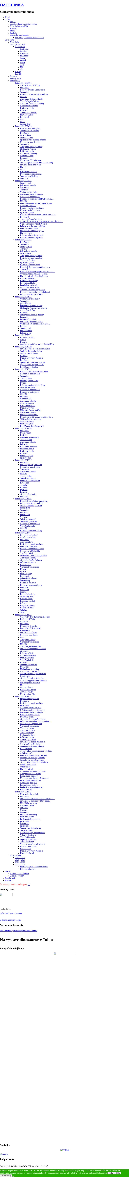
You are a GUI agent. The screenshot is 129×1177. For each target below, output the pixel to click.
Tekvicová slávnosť (28, 519)
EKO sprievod (26, 749)
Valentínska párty (27, 156)
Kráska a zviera (26, 599)
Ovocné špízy (25, 135)
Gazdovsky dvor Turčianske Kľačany (35, 617)
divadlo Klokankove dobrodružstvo (34, 762)
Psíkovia (23, 603)
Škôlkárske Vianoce (28, 149)
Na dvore (24, 621)
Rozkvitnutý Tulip (27, 619)
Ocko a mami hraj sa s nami (31, 505)
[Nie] (13, 1176)
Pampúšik (24, 317)
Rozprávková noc (27, 608)
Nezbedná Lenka (27, 805)
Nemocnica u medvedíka (30, 142)
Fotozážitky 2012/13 (23, 696)
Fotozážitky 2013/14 (23, 614)
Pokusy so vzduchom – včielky (32, 226)
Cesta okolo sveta (27, 403)
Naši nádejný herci (27, 735)
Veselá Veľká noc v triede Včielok (33, 224)
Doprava (23, 342)
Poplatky (13, 33)
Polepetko (24, 444)
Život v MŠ (9, 40)
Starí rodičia (25, 515)
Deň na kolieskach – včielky (31, 294)
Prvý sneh (24, 396)
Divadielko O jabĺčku (28, 626)
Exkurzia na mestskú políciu (31, 237)
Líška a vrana (25, 848)
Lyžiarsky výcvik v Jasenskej (31, 358)
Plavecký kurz (25, 233)
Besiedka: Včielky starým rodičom (34, 94)
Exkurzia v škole (27, 653)
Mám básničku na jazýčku (30, 410)
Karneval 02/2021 (27, 337)
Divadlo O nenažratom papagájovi (33, 501)
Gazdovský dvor (26, 596)
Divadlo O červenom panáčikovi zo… (35, 267)
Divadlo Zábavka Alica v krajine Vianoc (36, 203)
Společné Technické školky (31, 351)
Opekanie (24, 178)
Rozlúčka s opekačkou (29, 367)
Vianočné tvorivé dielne (29, 101)
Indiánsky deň (25, 333)
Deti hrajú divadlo (27, 717)
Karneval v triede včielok (30, 265)
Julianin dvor (25, 124)
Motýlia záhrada (26, 687)
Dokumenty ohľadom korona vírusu (29, 37)
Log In (12, 22)
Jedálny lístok (15, 78)
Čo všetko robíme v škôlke (30, 708)
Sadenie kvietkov (27, 421)
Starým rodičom (26, 830)
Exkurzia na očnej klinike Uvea (32, 385)
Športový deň (25, 183)
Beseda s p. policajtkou (29, 392)
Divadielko (24, 587)
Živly (22, 119)
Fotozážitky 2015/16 (23, 499)
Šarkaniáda (24, 92)
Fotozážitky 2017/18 (23, 428)
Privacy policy (6, 1176)
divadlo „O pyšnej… (28, 494)
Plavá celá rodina (27, 817)
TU (29, 885)
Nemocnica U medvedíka (30, 671)
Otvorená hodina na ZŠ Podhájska (33, 274)
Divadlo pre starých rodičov (31, 465)
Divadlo (23, 383)
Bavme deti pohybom (28, 446)
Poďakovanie (10, 878)
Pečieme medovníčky (28, 814)
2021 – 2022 (20, 862)
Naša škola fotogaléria (19, 26)
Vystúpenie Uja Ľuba (28, 192)
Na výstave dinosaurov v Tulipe (32, 771)
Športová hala (25, 458)
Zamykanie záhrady (28, 401)
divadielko (24, 651)
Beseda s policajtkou (28, 846)
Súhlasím (111, 1173)
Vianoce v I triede (27, 728)
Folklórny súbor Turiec (29, 381)
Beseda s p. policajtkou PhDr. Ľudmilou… (37, 199)
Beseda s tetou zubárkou (30, 714)
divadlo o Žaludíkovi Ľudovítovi (33, 649)
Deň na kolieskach (27, 594)
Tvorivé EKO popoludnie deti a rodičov (36, 751)
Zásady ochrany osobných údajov (23, 24)
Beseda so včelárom (28, 583)
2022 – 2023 (20, 864)
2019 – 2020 (20, 858)
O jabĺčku (24, 808)
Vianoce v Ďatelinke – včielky (32, 103)
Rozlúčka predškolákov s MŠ (32, 426)
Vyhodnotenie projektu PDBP (32, 365)
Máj (21, 67)
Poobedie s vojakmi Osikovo (31, 787)
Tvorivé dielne (26, 378)
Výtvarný (24, 517)
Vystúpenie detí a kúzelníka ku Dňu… (35, 324)
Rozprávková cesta (27, 605)
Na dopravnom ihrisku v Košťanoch (34, 778)
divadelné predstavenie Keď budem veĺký (36, 162)
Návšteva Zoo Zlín (27, 694)
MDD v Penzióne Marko (30, 287)
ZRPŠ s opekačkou (28, 537)
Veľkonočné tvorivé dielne (30, 419)
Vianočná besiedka (27, 526)
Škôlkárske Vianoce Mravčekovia (33, 308)
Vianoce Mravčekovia (29, 106)
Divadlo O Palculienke (29, 228)
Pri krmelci (24, 705)
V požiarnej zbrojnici (28, 783)
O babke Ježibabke (27, 387)
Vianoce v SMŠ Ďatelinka (30, 646)
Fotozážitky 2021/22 (23, 296)
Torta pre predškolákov (29, 176)
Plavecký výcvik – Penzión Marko (34, 276)
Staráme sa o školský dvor (30, 828)
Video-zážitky (15, 855)
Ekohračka (24, 589)
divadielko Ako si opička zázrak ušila (35, 349)
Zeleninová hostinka (28, 185)
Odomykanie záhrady (28, 578)
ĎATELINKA (12, 5)
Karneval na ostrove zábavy (31, 530)
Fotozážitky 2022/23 (23, 240)
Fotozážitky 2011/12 (23, 792)
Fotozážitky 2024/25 (23, 126)
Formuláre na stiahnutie (19, 35)
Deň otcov (24, 496)
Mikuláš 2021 (25, 303)
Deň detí (23, 326)
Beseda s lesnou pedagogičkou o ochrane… (37, 271)
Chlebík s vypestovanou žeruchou (33, 680)
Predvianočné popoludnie (30, 819)
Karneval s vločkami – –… (31, 210)
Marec (22, 62)
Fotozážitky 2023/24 (23, 181)
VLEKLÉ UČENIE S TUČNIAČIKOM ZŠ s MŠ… (41, 221)
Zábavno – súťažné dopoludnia (32, 290)
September (24, 49)
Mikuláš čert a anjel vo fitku (31, 724)
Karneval (23, 110)
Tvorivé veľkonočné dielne (31, 219)
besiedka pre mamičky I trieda (32, 760)
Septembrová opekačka (29, 699)
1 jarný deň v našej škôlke (30, 744)
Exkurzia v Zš (25, 565)
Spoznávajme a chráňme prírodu (33, 140)
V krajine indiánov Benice (30, 774)
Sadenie (23, 592)
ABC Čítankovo (26, 542)
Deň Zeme (24, 667)
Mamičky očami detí (28, 764)
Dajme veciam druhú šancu (31, 585)
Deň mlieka (24, 796)
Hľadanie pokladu (27, 283)
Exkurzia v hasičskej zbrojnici (32, 235)
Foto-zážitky (15, 81)
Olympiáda (24, 812)
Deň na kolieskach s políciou (31, 503)
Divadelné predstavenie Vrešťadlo (33, 755)
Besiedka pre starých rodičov (31, 258)
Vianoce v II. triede (27, 260)
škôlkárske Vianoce (28, 562)
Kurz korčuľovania (27, 405)
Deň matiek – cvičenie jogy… (32, 231)
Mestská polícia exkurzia (30, 683)
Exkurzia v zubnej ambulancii (32, 549)
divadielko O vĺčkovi (28, 633)
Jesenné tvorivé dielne (29, 353)
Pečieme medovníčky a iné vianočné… (35, 721)
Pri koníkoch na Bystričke (30, 780)
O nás (7, 19)
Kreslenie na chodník (28, 172)
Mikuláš (23, 97)
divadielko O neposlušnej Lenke (33, 719)
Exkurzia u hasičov (27, 278)
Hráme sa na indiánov (29, 776)
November (24, 53)
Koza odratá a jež (27, 853)
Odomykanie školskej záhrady (32, 315)
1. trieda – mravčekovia (19, 873)
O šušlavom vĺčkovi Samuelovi (32, 710)
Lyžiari (23, 571)
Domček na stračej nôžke (30, 480)
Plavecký (23, 167)
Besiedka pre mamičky (29, 281)
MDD (22, 122)
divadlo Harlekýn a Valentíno (31, 678)
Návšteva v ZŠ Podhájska (30, 160)
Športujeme (24, 826)
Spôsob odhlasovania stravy (11, 913)
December (24, 56)
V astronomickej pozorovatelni (32, 833)
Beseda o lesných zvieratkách (32, 208)
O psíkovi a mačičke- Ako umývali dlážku (37, 344)
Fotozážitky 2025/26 (23, 83)
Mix (21, 685)
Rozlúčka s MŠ (26, 789)
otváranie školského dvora (30, 165)
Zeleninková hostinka (28, 251)
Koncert (23, 492)
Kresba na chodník (27, 601)
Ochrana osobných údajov (10, 920)
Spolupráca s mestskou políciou (32, 362)
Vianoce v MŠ (26, 399)
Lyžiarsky (24, 490)
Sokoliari (23, 610)
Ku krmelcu (25, 630)
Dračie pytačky (26, 574)
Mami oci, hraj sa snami (29, 437)
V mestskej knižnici (28, 739)
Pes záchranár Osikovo (29, 785)
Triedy (7, 871)
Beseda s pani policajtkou (30, 128)
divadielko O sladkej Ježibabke (32, 742)
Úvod (7, 17)
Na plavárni (24, 676)
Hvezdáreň (24, 217)
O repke (23, 810)
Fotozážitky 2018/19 (23, 369)
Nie (118, 1173)
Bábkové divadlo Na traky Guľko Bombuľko (38, 215)
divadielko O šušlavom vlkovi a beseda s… (37, 798)
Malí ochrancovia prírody (30, 669)
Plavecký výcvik (26, 115)
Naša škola (14, 42)
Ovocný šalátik (26, 246)
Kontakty (8, 880)
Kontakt (13, 28)
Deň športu (24, 87)
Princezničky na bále (28, 319)
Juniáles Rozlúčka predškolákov (33, 674)
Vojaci (22, 612)
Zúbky (22, 637)
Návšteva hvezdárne (28, 655)
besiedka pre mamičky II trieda (32, 758)
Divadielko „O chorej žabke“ (31, 321)
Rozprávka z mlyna (28, 689)
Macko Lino (25, 508)
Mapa (12, 31)
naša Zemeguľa (26, 753)
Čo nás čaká (20, 47)
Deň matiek (24, 117)
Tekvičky (24, 190)
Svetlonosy (24, 469)
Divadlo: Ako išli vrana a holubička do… (36, 417)
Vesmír (23, 340)
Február (23, 60)
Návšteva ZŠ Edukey (28, 153)
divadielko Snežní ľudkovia (31, 560)
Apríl (22, 65)
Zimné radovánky (27, 733)
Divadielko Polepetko (28, 546)
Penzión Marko (26, 331)
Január (22, 58)
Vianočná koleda (27, 660)
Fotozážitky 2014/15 (23, 533)
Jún (21, 69)
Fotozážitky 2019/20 (23, 346)
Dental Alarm (25, 433)
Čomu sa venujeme (17, 44)
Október (23, 51)
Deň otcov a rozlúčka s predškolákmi (35, 292)
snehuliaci (24, 485)
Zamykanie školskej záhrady (31, 99)
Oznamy (13, 76)
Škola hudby (25, 580)
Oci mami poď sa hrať (29, 535)
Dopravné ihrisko (27, 449)
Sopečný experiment (28, 839)
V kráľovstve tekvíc (28, 835)
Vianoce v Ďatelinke (28, 206)
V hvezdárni (25, 269)
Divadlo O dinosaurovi (29, 415)
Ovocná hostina (26, 137)
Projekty (18, 74)
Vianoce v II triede (27, 730)
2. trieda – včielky (17, 876)
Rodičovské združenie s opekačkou (34, 371)
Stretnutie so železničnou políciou (33, 555)
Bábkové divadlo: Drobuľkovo (32, 90)
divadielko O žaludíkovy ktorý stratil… (35, 801)
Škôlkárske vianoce (28, 478)
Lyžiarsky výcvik (27, 108)
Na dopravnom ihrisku (29, 635)
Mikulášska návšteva (28, 803)
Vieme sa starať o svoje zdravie (32, 844)
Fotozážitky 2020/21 (23, 335)
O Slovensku (25, 767)
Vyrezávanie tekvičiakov (30, 299)
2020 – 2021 (20, 860)
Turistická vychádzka (28, 521)
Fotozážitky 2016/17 (23, 460)
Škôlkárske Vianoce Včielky (31, 306)
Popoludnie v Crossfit (28, 285)
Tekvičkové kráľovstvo (29, 131)
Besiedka (23, 435)
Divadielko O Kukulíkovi (30, 628)
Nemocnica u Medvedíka (30, 551)
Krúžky (18, 72)
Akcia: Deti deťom (27, 310)
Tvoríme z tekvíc (27, 553)
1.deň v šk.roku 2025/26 (30, 85)
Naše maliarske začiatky (29, 794)
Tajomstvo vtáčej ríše (28, 112)
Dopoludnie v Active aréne (31, 174)
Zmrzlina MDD (26, 692)
